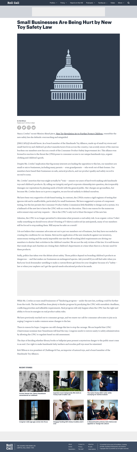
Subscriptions (92, 449)
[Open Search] (128, 3)
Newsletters (71, 449)
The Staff (80, 449)
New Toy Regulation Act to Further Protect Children (79, 134)
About (70, 444)
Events (70, 447)
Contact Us (81, 444)
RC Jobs (90, 447)
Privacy (80, 447)
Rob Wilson (22, 121)
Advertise (91, 444)
